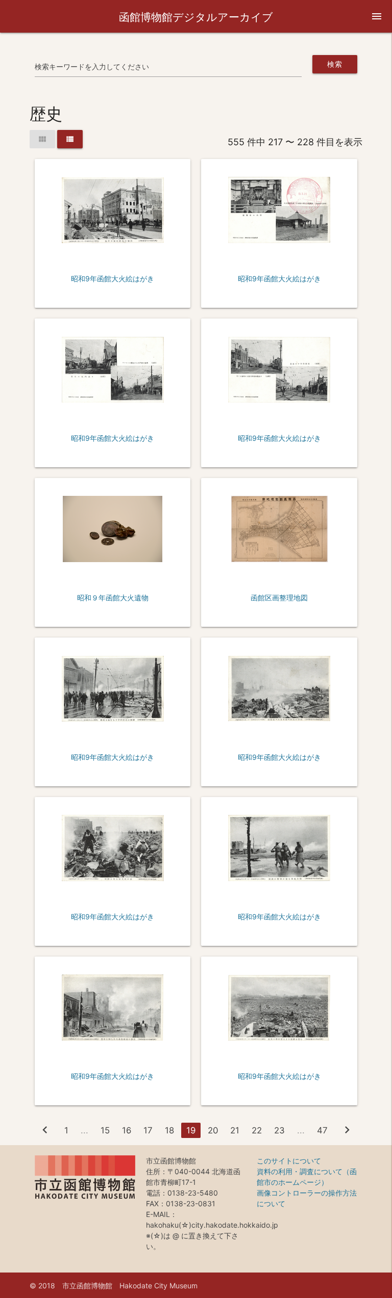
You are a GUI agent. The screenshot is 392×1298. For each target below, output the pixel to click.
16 (126, 1130)
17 (148, 1130)
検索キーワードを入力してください (92, 66)
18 (169, 1130)
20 (213, 1130)
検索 (334, 64)
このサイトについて (289, 1160)
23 (279, 1130)
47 (322, 1130)
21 (234, 1130)
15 (105, 1130)
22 (257, 1130)
